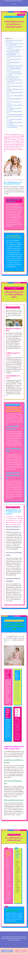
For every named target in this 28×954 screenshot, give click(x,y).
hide (11, 38)
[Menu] (2, 4)
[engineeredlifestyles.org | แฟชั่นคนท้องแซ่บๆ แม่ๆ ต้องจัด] (14, 4)
